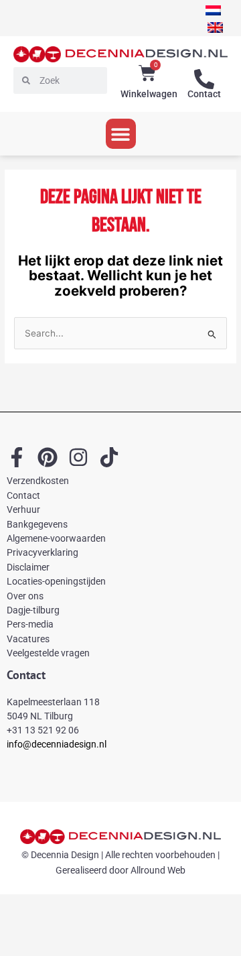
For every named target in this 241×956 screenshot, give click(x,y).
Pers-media (30, 624)
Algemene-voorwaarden (56, 538)
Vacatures (28, 639)
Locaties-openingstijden (56, 581)
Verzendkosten (38, 480)
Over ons (25, 596)
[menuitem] (213, 10)
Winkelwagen (148, 93)
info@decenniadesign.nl (56, 744)
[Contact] (204, 79)
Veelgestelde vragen (48, 653)
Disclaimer (28, 567)
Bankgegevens (37, 524)
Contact (204, 93)
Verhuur (23, 509)
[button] (121, 134)
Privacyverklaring (42, 552)
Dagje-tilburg (33, 610)
